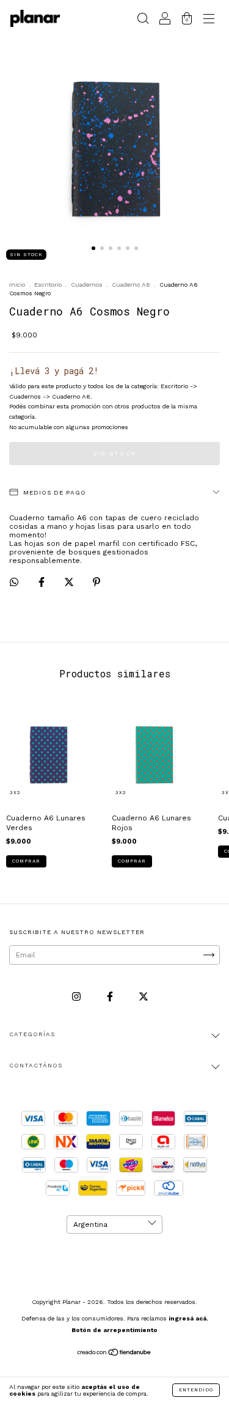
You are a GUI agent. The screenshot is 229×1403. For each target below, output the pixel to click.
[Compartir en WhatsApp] (14, 582)
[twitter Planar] (143, 996)
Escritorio (48, 284)
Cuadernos (87, 284)
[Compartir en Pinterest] (96, 582)
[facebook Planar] (111, 996)
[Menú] (209, 20)
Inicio (17, 284)
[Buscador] (143, 20)
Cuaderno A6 (131, 284)
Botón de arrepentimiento (114, 1330)
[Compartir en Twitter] (70, 582)
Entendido (196, 1390)
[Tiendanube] (114, 1354)
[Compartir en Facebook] (43, 582)
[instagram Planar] (77, 996)
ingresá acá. (188, 1318)
